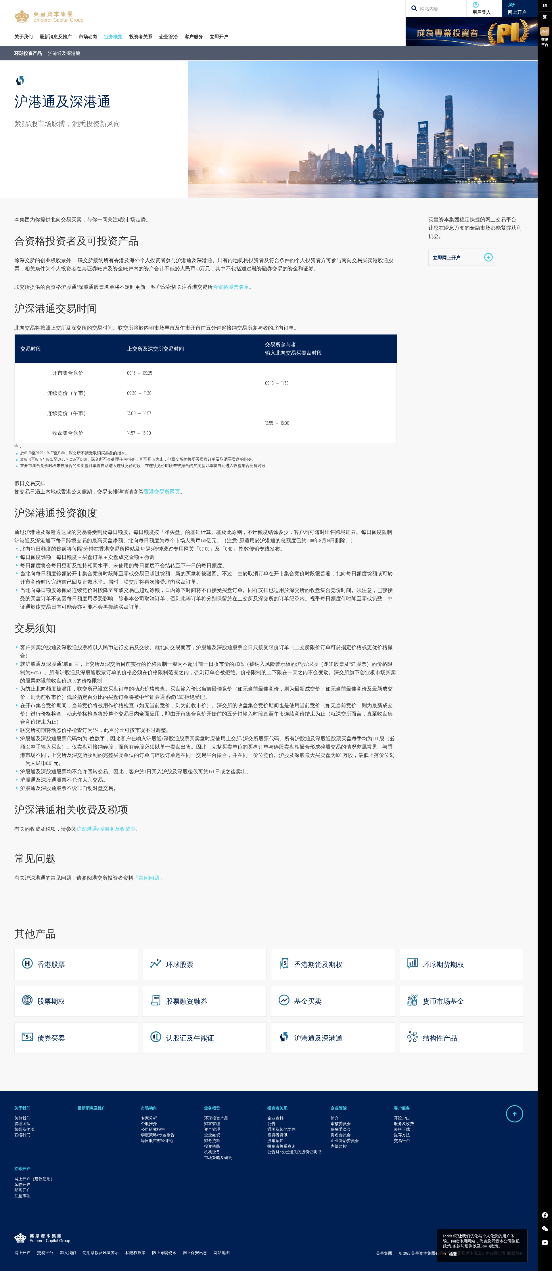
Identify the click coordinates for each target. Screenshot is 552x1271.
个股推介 (149, 1123)
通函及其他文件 (281, 1129)
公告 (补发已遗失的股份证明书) (294, 1151)
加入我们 (68, 1252)
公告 (271, 1123)
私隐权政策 (135, 1252)
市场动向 (149, 1107)
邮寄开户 (22, 1189)
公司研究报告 (153, 1129)
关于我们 (22, 1107)
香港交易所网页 (162, 491)
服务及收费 (404, 1123)
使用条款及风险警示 (101, 1252)
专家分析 (149, 1118)
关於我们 (22, 1118)
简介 (335, 1118)
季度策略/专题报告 (158, 1134)
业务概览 (212, 1107)
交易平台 (544, 42)
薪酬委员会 (341, 1129)
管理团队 (22, 1123)
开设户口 (402, 1118)
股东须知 (275, 1140)
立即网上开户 (447, 257)
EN (545, 5)
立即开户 (22, 1168)
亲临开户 (22, 1184)
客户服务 (402, 1107)
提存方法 (402, 1134)
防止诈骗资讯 (164, 1252)
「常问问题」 (148, 877)
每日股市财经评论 (157, 1140)
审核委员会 (341, 1123)
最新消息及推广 (92, 1107)
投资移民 (212, 1146)
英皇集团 (384, 1253)
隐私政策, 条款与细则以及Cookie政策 (481, 1244)
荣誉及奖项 (24, 1129)
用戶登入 (481, 12)
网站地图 (222, 1252)
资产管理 (212, 1129)
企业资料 (275, 1118)
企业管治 (339, 1107)
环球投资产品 (28, 53)
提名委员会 (341, 1134)
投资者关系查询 (281, 1146)
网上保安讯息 (195, 1252)
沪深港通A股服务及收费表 (105, 829)
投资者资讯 (277, 1134)
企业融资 (212, 1134)
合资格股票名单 (231, 287)
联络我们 (22, 1134)
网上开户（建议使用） (34, 1178)
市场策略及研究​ (218, 1157)
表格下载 (402, 1129)
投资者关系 (277, 1107)
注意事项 (22, 1195)
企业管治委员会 (345, 1140)
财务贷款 (212, 1140)
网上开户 (517, 12)
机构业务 (212, 1151)
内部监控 (339, 1146)
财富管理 (212, 1123)
